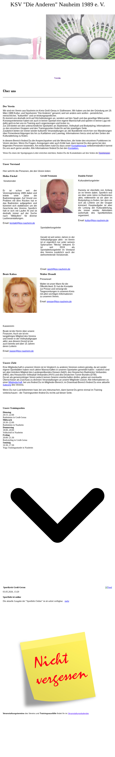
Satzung (7, 385)
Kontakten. (73, 148)
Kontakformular (79, 145)
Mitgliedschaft (15, 382)
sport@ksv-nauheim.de (58, 269)
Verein (57, 78)
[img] (57, 36)
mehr (67, 601)
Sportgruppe (104, 153)
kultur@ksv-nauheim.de (97, 220)
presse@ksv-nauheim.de (59, 301)
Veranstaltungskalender (78, 713)
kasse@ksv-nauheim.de (21, 351)
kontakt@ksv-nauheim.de (22, 223)
